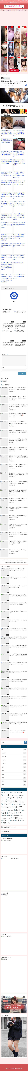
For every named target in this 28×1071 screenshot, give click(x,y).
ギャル (4, 10)
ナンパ (4, 801)
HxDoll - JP (4, 995)
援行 (9, 815)
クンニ (4, 800)
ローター (5, 810)
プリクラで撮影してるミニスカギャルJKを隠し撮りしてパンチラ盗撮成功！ (18, 216)
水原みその (5, 818)
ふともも (8, 78)
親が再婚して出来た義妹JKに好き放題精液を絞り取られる (15, 562)
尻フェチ (12, 813)
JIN (14, 301)
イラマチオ (5, 798)
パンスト (22, 801)
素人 (14, 781)
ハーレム (10, 801)
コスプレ (9, 800)
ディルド (21, 800)
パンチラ (7, 804)
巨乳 (8, 10)
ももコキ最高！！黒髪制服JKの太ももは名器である (6, 257)
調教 (22, 10)
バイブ (16, 801)
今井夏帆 (11, 810)
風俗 (9, 822)
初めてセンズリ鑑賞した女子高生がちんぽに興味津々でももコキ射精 (6, 195)
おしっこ (14, 753)
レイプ (16, 10)
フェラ (16, 804)
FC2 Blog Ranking (5, 831)
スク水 (15, 800)
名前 (3, 367)
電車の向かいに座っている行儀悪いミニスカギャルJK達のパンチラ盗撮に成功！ (18, 175)
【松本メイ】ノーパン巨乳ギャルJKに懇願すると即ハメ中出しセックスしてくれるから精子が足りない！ (6, 278)
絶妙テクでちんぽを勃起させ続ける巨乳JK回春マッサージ (18, 236)
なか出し (8, 795)
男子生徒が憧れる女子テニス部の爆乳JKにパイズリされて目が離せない (6, 133)
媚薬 (4, 813)
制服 (18, 810)
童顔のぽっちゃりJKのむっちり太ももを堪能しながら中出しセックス (18, 195)
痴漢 (19, 10)
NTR (8, 792)
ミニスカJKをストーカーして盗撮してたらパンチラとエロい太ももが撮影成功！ (6, 237)
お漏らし (21, 792)
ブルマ (23, 804)
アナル (21, 795)
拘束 (14, 770)
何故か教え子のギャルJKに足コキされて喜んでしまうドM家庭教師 (6, 153)
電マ (4, 823)
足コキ (22, 820)
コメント (5, 354)
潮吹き (16, 818)
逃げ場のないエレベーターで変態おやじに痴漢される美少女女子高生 (18, 154)
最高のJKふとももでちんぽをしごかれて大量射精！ (18, 257)
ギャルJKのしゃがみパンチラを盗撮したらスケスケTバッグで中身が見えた (6, 216)
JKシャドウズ (4, 1015)
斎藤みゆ (15, 815)
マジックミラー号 (8, 807)
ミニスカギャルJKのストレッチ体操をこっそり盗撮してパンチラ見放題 (18, 133)
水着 (9, 818)
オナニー (11, 10)
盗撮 (25, 10)
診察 (12, 820)
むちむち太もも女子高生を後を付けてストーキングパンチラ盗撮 (6, 174)
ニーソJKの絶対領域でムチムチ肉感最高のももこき (18, 276)
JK (1, 10)
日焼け (21, 815)
